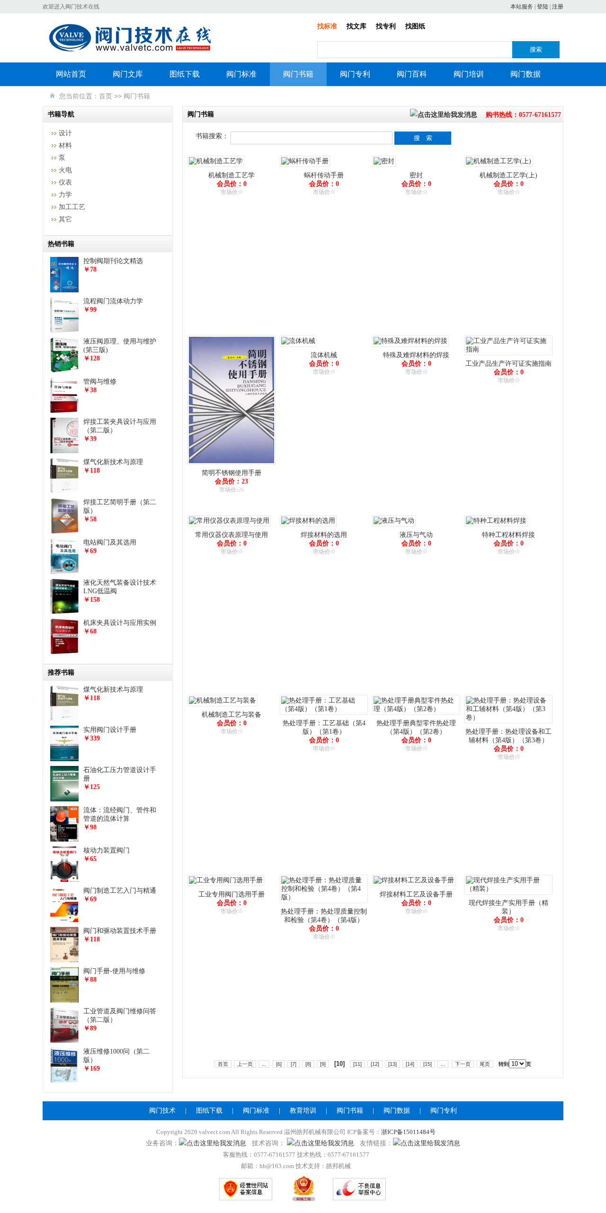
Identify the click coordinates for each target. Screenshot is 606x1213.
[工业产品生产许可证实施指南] (508, 355)
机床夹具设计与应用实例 (119, 622)
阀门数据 (525, 74)
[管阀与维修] (64, 410)
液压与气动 (416, 534)
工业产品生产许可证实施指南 (508, 363)
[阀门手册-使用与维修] (64, 1000)
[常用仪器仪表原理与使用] (229, 526)
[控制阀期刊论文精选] (64, 290)
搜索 (536, 49)
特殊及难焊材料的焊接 (416, 355)
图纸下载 (184, 74)
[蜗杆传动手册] (305, 167)
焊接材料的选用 (324, 534)
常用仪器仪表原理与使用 (231, 534)
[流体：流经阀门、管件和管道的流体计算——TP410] (64, 839)
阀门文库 (128, 74)
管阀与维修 (99, 381)
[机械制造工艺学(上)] (498, 167)
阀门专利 (355, 74)
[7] (293, 1064)
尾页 (485, 1064)
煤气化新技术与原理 (113, 462)
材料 (65, 145)
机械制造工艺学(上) (508, 175)
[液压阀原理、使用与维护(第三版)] (64, 370)
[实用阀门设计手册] (64, 759)
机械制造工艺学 (231, 175)
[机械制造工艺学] (215, 167)
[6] (279, 1064)
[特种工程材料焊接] (496, 526)
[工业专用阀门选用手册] (225, 886)
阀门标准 (241, 74)
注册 (557, 6)
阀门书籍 (298, 74)
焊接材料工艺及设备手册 (416, 894)
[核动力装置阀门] (64, 879)
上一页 (245, 1064)
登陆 (542, 6)
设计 (65, 133)
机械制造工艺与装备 (231, 714)
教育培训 (303, 1110)
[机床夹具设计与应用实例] (64, 652)
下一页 (463, 1064)
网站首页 (71, 74)
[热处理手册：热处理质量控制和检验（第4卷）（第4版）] (324, 903)
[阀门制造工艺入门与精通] (64, 919)
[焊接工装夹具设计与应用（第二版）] (64, 451)
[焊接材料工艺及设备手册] (413, 886)
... (264, 1064)
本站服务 (521, 6)
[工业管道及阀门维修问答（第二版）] (64, 1040)
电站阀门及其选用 (109, 542)
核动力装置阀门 (106, 850)
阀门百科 (412, 74)
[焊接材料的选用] (308, 526)
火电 (65, 170)
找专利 (386, 26)
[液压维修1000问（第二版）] (64, 1080)
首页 (105, 96)
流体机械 (324, 355)
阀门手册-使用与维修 (114, 971)
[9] (323, 1064)
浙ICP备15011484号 (408, 1131)
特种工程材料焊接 (508, 534)
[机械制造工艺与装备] (222, 706)
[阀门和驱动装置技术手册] (64, 960)
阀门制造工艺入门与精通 (119, 890)
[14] (410, 1064)
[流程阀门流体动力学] (64, 330)
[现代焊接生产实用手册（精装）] (508, 894)
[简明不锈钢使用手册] (231, 464)
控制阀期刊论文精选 (113, 260)
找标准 (327, 26)
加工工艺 (72, 207)
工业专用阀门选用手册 (231, 894)
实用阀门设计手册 (109, 729)
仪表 (65, 182)
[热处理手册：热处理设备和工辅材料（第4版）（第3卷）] (508, 723)
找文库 (356, 26)
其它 (65, 219)
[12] (375, 1064)
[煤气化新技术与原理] (64, 491)
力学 (65, 194)
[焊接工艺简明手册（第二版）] (64, 531)
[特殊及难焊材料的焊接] (410, 347)
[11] (357, 1064)
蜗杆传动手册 (324, 175)
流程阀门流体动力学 (113, 301)
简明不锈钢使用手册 (231, 472)
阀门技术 (162, 1110)
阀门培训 (469, 74)
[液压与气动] (394, 526)
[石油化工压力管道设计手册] (64, 799)
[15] (427, 1064)
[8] (308, 1064)
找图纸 (415, 26)
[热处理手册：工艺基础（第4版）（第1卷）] (324, 715)
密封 (416, 175)
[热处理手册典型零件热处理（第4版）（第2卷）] (416, 715)
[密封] (384, 167)
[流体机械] (298, 347)
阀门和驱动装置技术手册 (119, 930)
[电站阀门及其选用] (64, 571)
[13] (392, 1064)
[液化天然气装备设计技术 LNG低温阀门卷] (64, 611)
